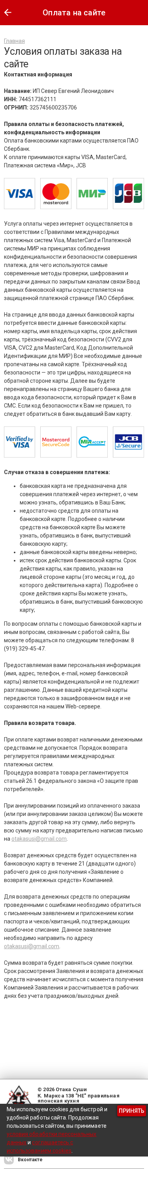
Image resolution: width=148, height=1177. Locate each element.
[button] (7, 12)
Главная (14, 41)
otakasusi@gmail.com (39, 839)
